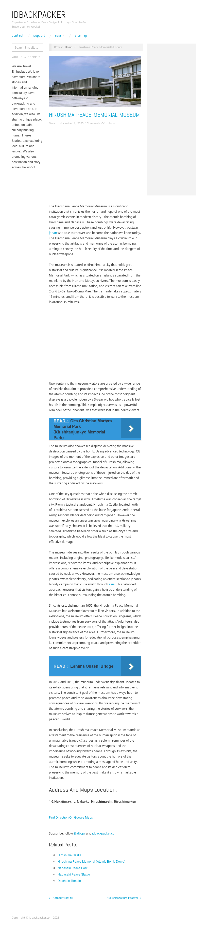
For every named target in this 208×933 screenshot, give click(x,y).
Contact (18, 35)
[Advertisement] (95, 165)
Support (39, 35)
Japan (112, 123)
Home (68, 47)
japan (53, 233)
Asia (58, 35)
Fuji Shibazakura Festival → (124, 898)
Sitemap (81, 35)
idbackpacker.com (104, 833)
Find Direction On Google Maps (71, 817)
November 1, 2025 (71, 123)
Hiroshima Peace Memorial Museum (94, 114)
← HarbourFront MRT (62, 898)
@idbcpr (79, 833)
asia (112, 584)
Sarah (52, 123)
